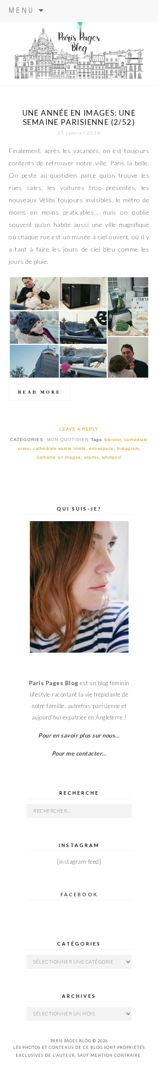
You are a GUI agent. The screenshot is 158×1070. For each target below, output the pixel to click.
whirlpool (112, 457)
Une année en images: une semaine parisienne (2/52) (79, 117)
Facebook (79, 894)
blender (112, 439)
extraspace (101, 448)
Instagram (128, 448)
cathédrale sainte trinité (59, 448)
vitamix (91, 457)
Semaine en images (58, 457)
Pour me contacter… (79, 753)
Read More (39, 392)
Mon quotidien (68, 439)
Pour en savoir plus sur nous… (79, 735)
